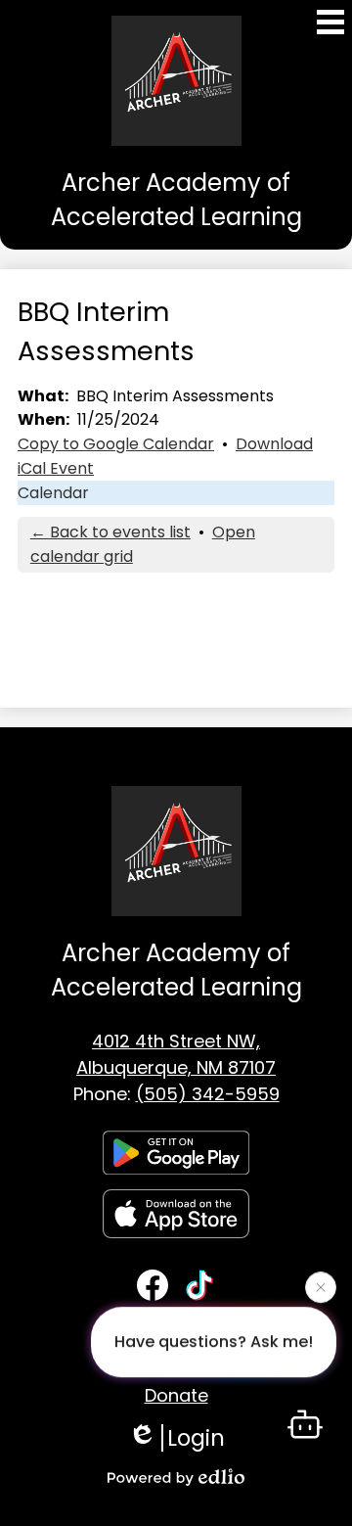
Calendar (53, 493)
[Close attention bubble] (320, 1287)
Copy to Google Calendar (116, 444)
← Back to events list (110, 532)
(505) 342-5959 (208, 1094)
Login (196, 1438)
